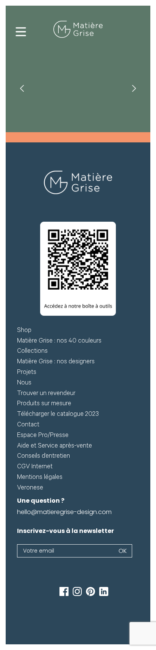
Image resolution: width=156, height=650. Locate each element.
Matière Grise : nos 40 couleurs (59, 341)
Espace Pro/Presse (43, 436)
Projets (26, 373)
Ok (123, 551)
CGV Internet (35, 467)
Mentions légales (39, 478)
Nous (24, 383)
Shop (24, 331)
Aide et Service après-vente (54, 446)
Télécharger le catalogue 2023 (58, 414)
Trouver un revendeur (46, 394)
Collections (32, 351)
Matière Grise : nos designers (56, 362)
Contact (28, 425)
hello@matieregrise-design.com (64, 512)
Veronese (30, 488)
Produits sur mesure (44, 404)
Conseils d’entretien (43, 456)
